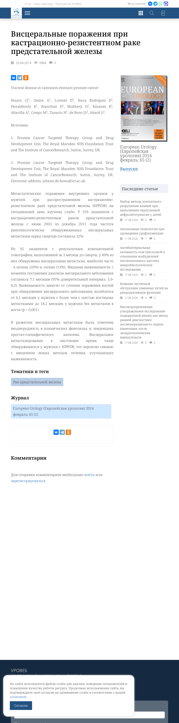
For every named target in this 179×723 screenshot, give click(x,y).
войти (89, 474)
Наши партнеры (43, 4)
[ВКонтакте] (13, 77)
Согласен (21, 705)
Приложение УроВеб (68, 4)
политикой (18, 697)
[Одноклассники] (25, 77)
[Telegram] (19, 77)
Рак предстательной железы (37, 382)
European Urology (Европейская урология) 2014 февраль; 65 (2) (53, 411)
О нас (28, 4)
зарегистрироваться (28, 480)
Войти (162, 13)
